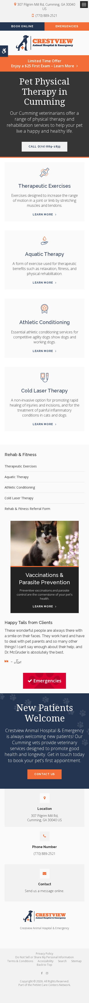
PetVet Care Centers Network (51, 985)
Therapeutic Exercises (44, 186)
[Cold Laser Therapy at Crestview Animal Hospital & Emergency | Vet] (44, 377)
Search (62, 961)
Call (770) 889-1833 (44, 146)
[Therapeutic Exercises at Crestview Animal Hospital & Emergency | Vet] (44, 172)
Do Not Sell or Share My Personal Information (44, 957)
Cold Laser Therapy (44, 391)
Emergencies (66, 26)
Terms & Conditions (20, 961)
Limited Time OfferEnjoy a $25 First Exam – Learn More (42, 63)
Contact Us (44, 774)
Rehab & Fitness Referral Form (27, 508)
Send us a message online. (44, 891)
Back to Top (44, 965)
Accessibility (45, 961)
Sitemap (76, 961)
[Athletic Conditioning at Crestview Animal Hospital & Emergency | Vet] (44, 308)
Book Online (22, 26)
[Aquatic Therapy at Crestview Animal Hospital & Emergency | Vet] (44, 240)
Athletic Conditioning (44, 322)
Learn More (43, 214)
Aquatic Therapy (44, 254)
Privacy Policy (44, 954)
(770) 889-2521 (46, 15)
